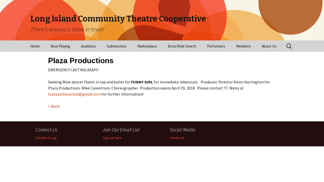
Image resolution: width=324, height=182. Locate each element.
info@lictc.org (46, 137)
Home (35, 46)
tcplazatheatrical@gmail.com (74, 94)
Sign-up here (112, 137)
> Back (53, 106)
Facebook (177, 137)
